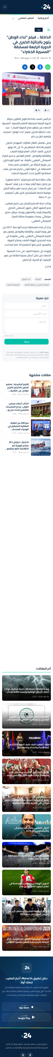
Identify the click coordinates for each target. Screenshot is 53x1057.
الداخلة (38, 279)
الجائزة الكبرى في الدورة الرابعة (37, 284)
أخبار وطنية (43, 18)
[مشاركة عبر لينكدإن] (25, 67)
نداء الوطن (26, 279)
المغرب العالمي (26, 18)
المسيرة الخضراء (13, 284)
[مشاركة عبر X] (32, 67)
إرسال (26, 342)
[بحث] (4, 7)
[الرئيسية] (48, 29)
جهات (11, 18)
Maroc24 (44, 58)
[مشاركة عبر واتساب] (48, 67)
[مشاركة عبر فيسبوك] (40, 67)
